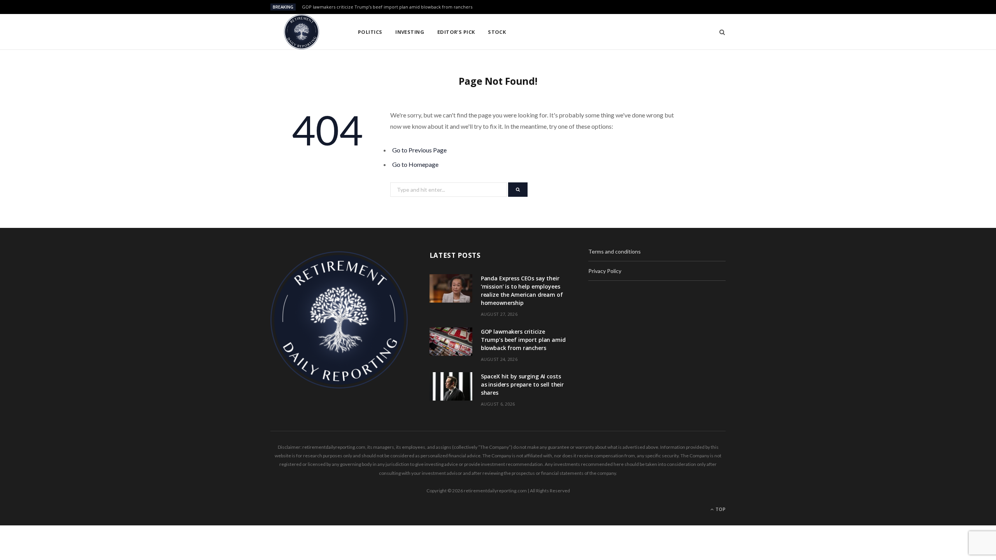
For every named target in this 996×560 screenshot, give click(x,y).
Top (720, 509)
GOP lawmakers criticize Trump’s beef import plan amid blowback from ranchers (387, 7)
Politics (370, 31)
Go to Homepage (415, 164)
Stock (497, 31)
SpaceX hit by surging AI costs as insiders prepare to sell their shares (522, 384)
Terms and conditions (614, 251)
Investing (409, 31)
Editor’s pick (456, 31)
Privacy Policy (604, 271)
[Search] (720, 31)
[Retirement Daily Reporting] (301, 31)
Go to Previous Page (419, 150)
